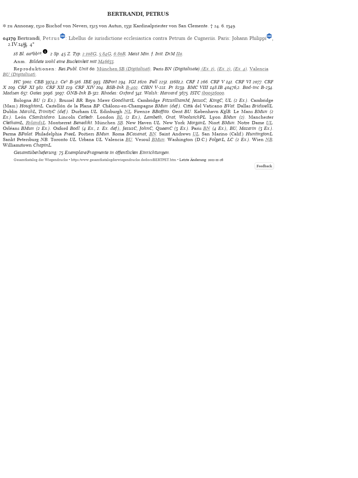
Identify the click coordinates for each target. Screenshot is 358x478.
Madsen (11, 93)
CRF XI (26, 87)
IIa (179, 54)
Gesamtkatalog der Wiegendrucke (41, 159)
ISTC (195, 93)
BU (129, 139)
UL (269, 123)
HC (17, 82)
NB (268, 139)
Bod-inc (251, 87)
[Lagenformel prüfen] (45, 54)
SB (120, 123)
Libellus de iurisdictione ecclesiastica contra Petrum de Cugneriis (142, 38)
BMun (158, 139)
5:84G (105, 54)
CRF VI (243, 82)
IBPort (110, 82)
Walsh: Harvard (161, 93)
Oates (36, 93)
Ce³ (63, 82)
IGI (132, 82)
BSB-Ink (115, 87)
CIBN (147, 87)
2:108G (89, 54)
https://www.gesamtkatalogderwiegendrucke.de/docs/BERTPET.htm (123, 159)
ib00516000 (213, 93)
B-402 (132, 87)
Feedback (264, 166)
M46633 (106, 61)
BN (206, 128)
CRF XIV (85, 87)
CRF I (192, 82)
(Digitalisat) (124, 69)
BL (120, 117)
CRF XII (55, 87)
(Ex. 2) (224, 69)
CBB (39, 82)
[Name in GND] (62, 38)
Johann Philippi (249, 38)
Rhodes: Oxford (117, 93)
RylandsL (35, 123)
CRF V (217, 82)
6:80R (120, 54)
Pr (171, 87)
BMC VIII (197, 87)
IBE (88, 82)
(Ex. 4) (240, 69)
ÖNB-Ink (76, 93)
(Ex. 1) (207, 69)
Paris (223, 38)
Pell (153, 82)
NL (127, 111)
